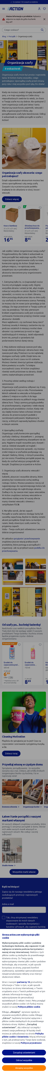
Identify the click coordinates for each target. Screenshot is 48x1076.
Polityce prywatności (31, 1043)
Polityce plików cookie (29, 1007)
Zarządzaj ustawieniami (24, 1052)
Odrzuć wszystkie (24, 1060)
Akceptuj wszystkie (24, 1068)
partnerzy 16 (23, 982)
